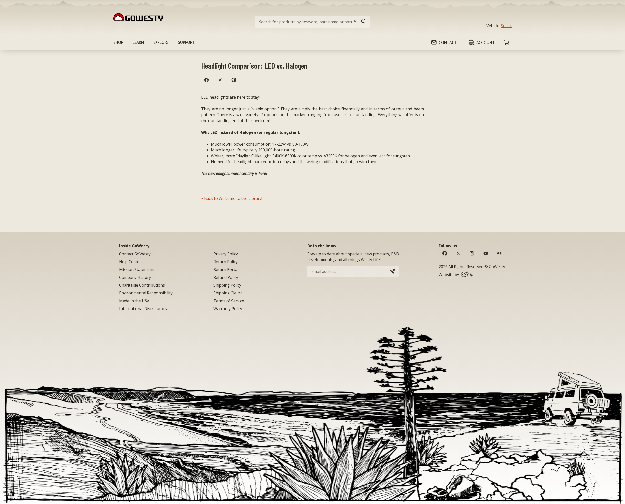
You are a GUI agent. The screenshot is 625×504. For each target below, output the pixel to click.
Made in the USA (134, 300)
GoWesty (497, 266)
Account (485, 42)
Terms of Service (228, 300)
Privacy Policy (225, 254)
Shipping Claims (228, 293)
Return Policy (225, 261)
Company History (135, 277)
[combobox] (312, 22)
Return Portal (225, 269)
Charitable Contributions (142, 285)
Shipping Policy (227, 285)
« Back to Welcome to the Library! (231, 198)
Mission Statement (136, 269)
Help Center (130, 261)
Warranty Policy (227, 308)
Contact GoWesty (135, 254)
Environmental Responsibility (146, 293)
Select (506, 25)
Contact (448, 42)
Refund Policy (225, 277)
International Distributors (143, 308)
